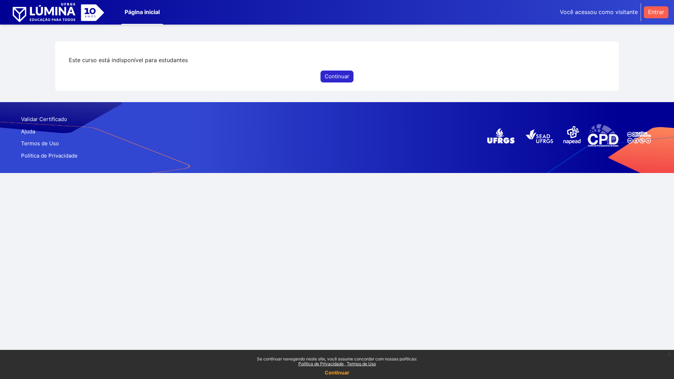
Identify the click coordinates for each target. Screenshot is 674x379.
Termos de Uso (361, 363)
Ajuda (28, 131)
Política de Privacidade (321, 363)
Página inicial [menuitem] (142, 11)
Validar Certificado (44, 119)
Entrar (656, 11)
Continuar (337, 372)
